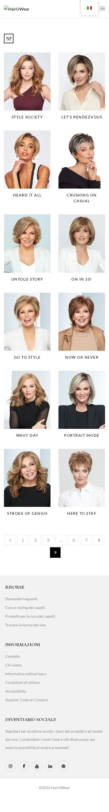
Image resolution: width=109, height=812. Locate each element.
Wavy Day (27, 435)
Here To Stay (81, 513)
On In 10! (81, 279)
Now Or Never (81, 357)
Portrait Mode (81, 435)
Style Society (27, 117)
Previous (10, 540)
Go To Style (27, 357)
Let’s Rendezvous (81, 117)
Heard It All (27, 195)
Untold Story (27, 279)
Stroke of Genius (27, 513)
